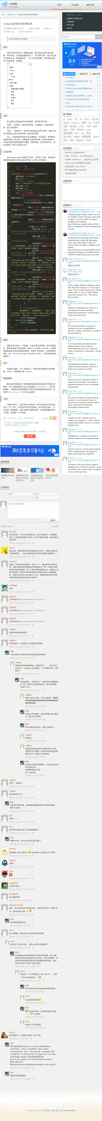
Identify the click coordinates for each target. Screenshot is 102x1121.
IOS (90, 123)
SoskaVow (72, 279)
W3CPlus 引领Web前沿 (75, 153)
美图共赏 (12, 597)
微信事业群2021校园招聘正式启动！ (83, 212)
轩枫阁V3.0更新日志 (74, 18)
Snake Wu (72, 270)
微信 (72, 140)
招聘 (83, 122)
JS (76, 119)
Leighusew (72, 319)
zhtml (11, 930)
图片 (65, 140)
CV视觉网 (13, 585)
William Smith (73, 259)
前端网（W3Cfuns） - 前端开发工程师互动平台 (83, 159)
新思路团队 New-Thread (75, 166)
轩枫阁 (9, 4)
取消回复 (55, 526)
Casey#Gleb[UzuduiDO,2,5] (78, 210)
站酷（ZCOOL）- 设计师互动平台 (79, 156)
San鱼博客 (13, 883)
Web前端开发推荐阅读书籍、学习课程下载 (80, 81)
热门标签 (67, 114)
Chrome (95, 119)
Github (69, 28)
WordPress (11, 14)
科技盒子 (12, 860)
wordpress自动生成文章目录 (77, 99)
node (89, 130)
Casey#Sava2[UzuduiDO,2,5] (79, 233)
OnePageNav (40, 387)
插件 (95, 126)
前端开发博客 (70, 173)
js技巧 (88, 140)
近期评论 (67, 205)
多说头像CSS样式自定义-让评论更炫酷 (80, 106)
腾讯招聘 (68, 133)
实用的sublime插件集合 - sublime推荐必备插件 (80, 96)
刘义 (11, 827)
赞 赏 (29, 436)
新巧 (11, 816)
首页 (59, 5)
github (70, 119)
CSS (88, 126)
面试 (88, 133)
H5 (81, 119)
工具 (72, 129)
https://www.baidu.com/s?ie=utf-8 (31, 599)
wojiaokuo (13, 561)
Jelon (11, 871)
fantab (11, 548)
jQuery (96, 137)
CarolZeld (71, 429)
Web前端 (74, 5)
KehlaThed (72, 391)
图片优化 (67, 137)
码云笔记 (12, 532)
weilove (12, 1032)
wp (21, 418)
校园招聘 (86, 136)
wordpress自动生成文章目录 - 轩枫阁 (26, 423)
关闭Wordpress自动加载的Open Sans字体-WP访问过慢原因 (80, 88)
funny (68, 103)
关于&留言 (70, 78)
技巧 (77, 133)
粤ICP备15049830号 (67, 1111)
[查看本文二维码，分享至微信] (51, 418)
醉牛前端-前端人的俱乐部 (75, 170)
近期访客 (67, 181)
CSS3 (96, 122)
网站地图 (55, 1111)
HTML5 (80, 129)
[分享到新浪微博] (54, 418)
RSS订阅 (70, 25)
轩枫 (12, 651)
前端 (65, 130)
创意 (65, 126)
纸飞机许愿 (70, 85)
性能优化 (80, 140)
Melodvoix (72, 358)
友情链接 (70, 22)
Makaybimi (72, 443)
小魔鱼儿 (12, 629)
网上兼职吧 (13, 894)
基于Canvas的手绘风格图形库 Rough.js (84, 281)
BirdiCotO (71, 373)
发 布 (53, 520)
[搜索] (98, 37)
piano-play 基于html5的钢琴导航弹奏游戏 (84, 261)
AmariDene (72, 412)
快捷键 (76, 137)
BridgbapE (72, 301)
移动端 (73, 126)
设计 (87, 119)
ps (64, 119)
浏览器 (66, 123)
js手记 (81, 126)
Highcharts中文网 (16, 905)
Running (12, 849)
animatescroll (14, 392)
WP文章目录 (29, 418)
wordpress (12, 418)
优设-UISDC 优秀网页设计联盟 (78, 163)
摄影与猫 (90, 5)
